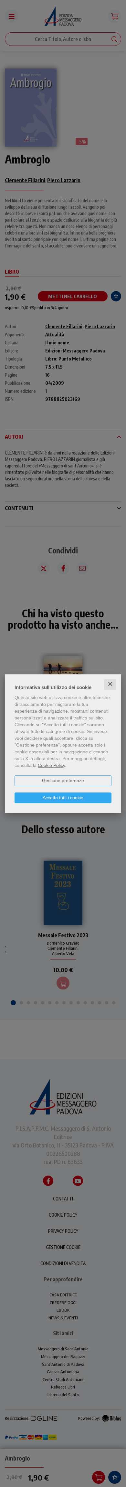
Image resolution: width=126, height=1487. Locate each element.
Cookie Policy (51, 765)
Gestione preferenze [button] (63, 780)
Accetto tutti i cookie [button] (63, 797)
